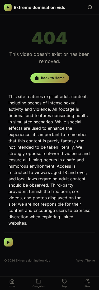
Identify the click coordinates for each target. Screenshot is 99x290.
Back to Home (53, 78)
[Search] (90, 7)
